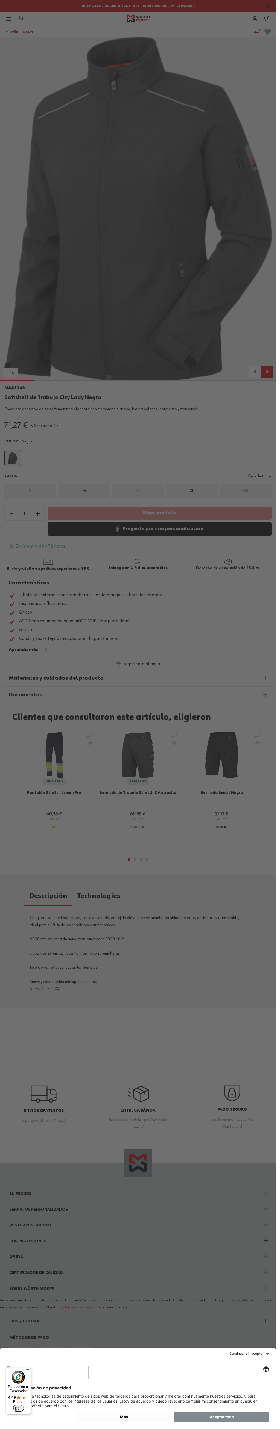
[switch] (18, 1408)
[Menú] (27, 1371)
